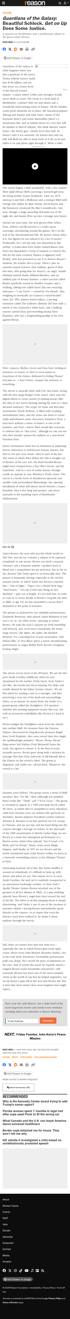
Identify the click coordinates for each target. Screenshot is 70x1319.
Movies (15, 1057)
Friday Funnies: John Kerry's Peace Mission (35, 1036)
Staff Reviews (26, 1057)
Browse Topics (10, 1205)
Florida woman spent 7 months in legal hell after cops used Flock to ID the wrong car (33, 1112)
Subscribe (48, 1020)
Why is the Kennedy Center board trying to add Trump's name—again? (35, 1102)
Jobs (5, 1224)
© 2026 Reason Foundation (15, 1287)
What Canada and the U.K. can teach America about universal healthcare (34, 1122)
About (6, 1199)
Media (6, 1255)
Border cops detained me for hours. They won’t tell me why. (31, 1132)
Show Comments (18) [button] (19, 1087)
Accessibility (35, 1287)
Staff (5, 1218)
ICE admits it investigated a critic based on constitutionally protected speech (32, 1141)
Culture (7, 12)
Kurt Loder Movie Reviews (45, 1057)
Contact (7, 1249)
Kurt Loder (8, 42)
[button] (66, 3)
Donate (6, 1230)
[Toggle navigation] (3, 3)
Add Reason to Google (19, 57)
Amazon (7, 1261)
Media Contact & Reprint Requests (20, 1079)
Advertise (8, 1236)
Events (6, 1211)
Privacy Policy (49, 1287)
